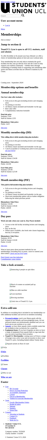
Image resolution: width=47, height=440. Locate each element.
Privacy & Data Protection (19, 390)
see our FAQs (10, 151)
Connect (8, 412)
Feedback (13, 418)
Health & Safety (15, 404)
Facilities (5, 360)
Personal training (11, 318)
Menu (3, 29)
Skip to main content (8, 2)
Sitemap (12, 406)
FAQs (3, 352)
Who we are (6, 377)
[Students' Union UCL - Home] (23, 13)
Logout (12, 394)
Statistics (13, 408)
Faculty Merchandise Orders (19, 402)
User (7, 387)
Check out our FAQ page (18, 253)
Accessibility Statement (18, 392)
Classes (4, 369)
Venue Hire (13, 410)
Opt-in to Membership (17, 396)
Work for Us (14, 420)
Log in (7, 25)
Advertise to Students (17, 414)
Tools (7, 400)
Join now (4, 128)
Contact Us (13, 416)
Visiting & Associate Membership (21, 398)
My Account (14, 389)
